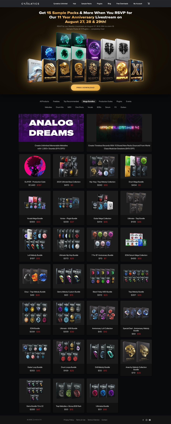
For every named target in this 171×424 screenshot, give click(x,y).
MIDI (69, 107)
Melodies (48, 107)
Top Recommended (71, 101)
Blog (109, 4)
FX (115, 107)
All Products (44, 101)
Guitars (123, 107)
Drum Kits (60, 107)
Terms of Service (93, 420)
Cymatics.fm (37, 420)
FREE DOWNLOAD (86, 87)
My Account (138, 4)
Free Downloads (122, 4)
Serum (107, 107)
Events (128, 101)
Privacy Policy (69, 420)
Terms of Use (80, 420)
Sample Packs (86, 4)
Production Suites (105, 101)
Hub (74, 4)
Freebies (56, 101)
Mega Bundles (89, 101)
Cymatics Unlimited (61, 4)
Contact (104, 420)
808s (99, 107)
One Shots (79, 107)
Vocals (90, 107)
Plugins (99, 4)
